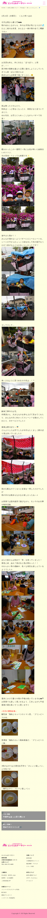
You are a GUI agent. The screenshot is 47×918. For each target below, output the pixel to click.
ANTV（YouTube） (32, 878)
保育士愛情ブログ (31, 875)
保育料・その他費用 (7, 878)
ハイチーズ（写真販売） (9, 898)
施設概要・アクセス (32, 863)
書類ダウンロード (7, 895)
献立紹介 (4, 892)
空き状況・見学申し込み (9, 875)
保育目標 (28, 858)
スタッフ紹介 (30, 866)
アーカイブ (29, 880)
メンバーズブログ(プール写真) (10, 889)
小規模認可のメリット (32, 860)
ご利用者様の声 (6, 880)
